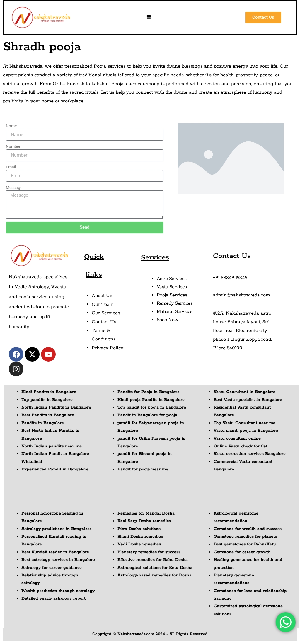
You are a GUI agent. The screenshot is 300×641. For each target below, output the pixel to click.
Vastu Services (172, 287)
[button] (149, 18)
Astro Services (172, 279)
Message (14, 187)
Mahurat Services (174, 311)
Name (11, 126)
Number (13, 146)
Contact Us (104, 322)
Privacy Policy (107, 348)
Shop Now (167, 320)
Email (11, 167)
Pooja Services (172, 295)
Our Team (103, 304)
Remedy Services (175, 303)
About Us (102, 296)
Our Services (106, 313)
